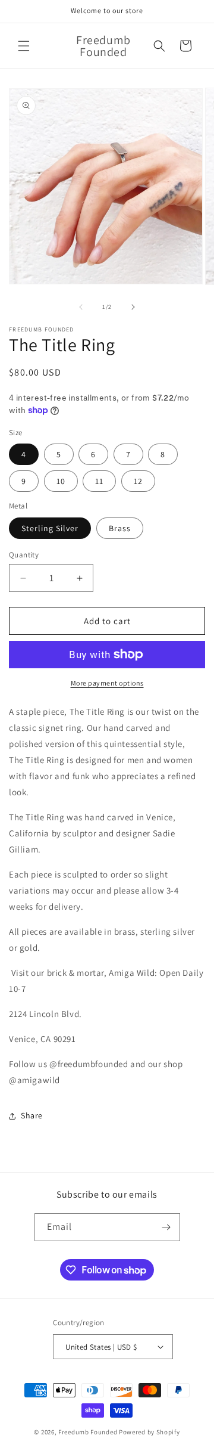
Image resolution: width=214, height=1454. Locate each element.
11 (99, 481)
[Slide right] (133, 307)
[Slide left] (81, 307)
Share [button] (32, 1115)
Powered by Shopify (149, 1432)
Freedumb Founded (87, 1432)
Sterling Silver (49, 528)
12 (138, 481)
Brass (120, 528)
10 (60, 481)
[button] (24, 46)
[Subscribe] (166, 1227)
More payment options (107, 682)
